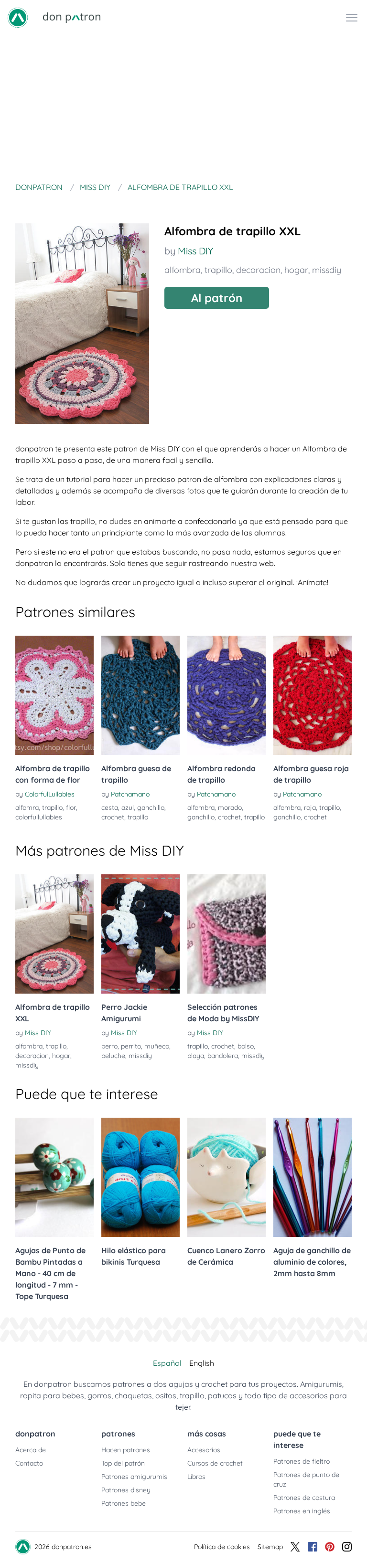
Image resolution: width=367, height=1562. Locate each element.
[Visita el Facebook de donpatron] (312, 1547)
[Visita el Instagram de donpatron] (347, 1547)
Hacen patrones (125, 1450)
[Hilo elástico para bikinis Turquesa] (140, 1177)
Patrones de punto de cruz (306, 1479)
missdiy (326, 269)
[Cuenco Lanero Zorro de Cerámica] (226, 1177)
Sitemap (270, 1546)
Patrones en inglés (301, 1511)
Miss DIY (195, 251)
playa (195, 1055)
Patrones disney (126, 1490)
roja (310, 807)
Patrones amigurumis (134, 1476)
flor (71, 807)
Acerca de (30, 1450)
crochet (112, 817)
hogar (296, 269)
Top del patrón (123, 1463)
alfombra (182, 269)
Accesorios (203, 1450)
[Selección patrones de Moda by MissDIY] (226, 934)
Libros (196, 1476)
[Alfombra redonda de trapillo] (226, 695)
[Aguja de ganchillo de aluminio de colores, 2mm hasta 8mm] (312, 1177)
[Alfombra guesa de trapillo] (140, 695)
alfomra (27, 807)
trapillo (218, 269)
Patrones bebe (123, 1503)
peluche (113, 1055)
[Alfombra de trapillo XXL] (54, 934)
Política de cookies (222, 1546)
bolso (245, 1046)
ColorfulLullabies (50, 794)
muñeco (156, 1046)
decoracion (258, 269)
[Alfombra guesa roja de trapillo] (312, 695)
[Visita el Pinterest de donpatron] (330, 1547)
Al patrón (216, 298)
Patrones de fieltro (301, 1461)
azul (127, 807)
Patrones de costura (304, 1497)
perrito (131, 1046)
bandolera (222, 1055)
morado (230, 807)
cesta (109, 807)
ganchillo (150, 807)
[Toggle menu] (351, 17)
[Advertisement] (183, 107)
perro (109, 1046)
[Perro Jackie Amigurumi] (140, 934)
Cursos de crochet (215, 1463)
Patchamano (130, 794)
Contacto (29, 1463)
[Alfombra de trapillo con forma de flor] (54, 695)
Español (167, 1363)
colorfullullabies (38, 817)
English (201, 1363)
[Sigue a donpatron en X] (295, 1547)
